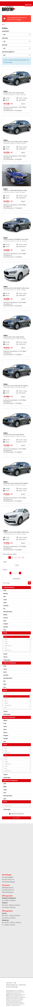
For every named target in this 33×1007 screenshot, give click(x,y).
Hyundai (5, 605)
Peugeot (5, 624)
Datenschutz (22, 985)
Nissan (5, 614)
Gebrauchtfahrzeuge (10, 780)
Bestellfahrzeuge (9, 717)
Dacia (5, 602)
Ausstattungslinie (8, 52)
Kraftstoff (5, 31)
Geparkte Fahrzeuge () (17, 813)
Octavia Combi (8, 645)
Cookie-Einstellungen (12, 987)
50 (15, 557)
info (3, 24)
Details (23, 104)
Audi (4, 590)
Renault (5, 627)
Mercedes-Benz (7, 611)
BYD (4, 596)
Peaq (6, 766)
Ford (4, 792)
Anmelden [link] (17, 818)
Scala (6, 648)
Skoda (5, 633)
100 (19, 557)
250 (23, 557)
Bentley (5, 593)
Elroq (6, 694)
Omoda (5, 618)
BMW (4, 786)
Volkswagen (6, 660)
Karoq (6, 641)
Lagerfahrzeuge (8, 587)
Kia (4, 608)
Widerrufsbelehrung (12, 985)
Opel (4, 620)
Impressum (9, 983)
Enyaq (6, 750)
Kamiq (6, 639)
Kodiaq (6, 643)
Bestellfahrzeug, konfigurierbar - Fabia (16, 90)
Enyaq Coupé (7, 753)
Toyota (5, 657)
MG (4, 681)
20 (12, 557)
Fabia (6, 636)
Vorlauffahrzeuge (9, 663)
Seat (4, 630)
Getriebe (5, 38)
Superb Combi (8, 650)
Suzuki (5, 654)
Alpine (5, 720)
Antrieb (4, 45)
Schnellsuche (16, 578)
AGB (15, 983)
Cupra (5, 599)
